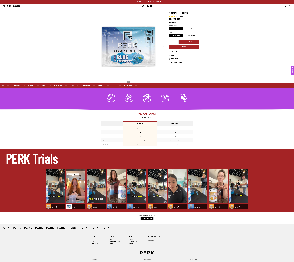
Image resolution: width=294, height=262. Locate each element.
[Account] (286, 6)
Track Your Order (133, 241)
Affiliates (131, 243)
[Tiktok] (198, 259)
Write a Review (149, 219)
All (92, 239)
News (111, 243)
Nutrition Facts (174, 59)
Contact (131, 239)
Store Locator (95, 245)
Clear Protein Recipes (115, 241)
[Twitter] (201, 259)
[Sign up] (200, 240)
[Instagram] (193, 259)
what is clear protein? (176, 62)
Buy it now (184, 46)
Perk (96, 259)
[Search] (282, 6)
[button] (176, 16)
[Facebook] (190, 259)
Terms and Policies (147, 259)
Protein (93, 241)
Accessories (95, 243)
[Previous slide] (93, 46)
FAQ (111, 239)
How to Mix (173, 55)
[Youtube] (196, 259)
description (174, 51)
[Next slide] (163, 46)
